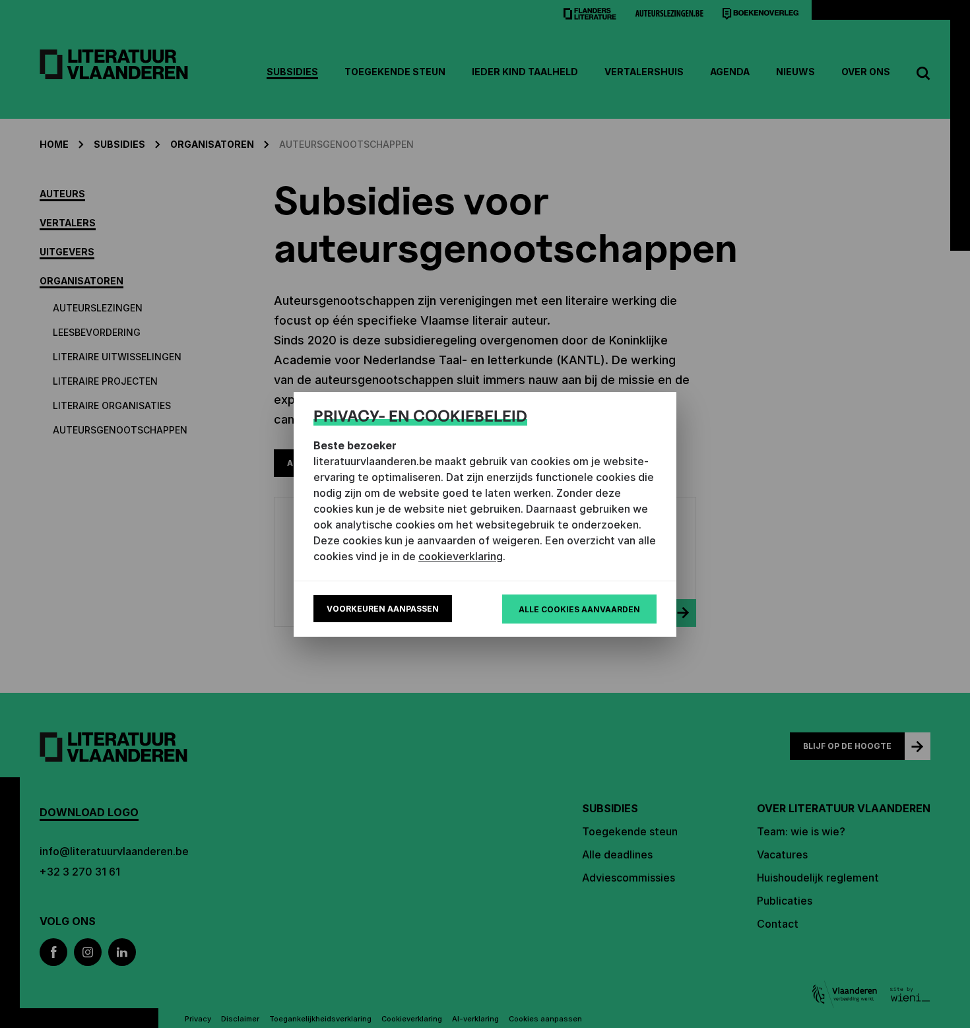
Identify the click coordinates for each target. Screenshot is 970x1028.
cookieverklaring (460, 556)
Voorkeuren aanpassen (383, 609)
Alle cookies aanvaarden (579, 609)
